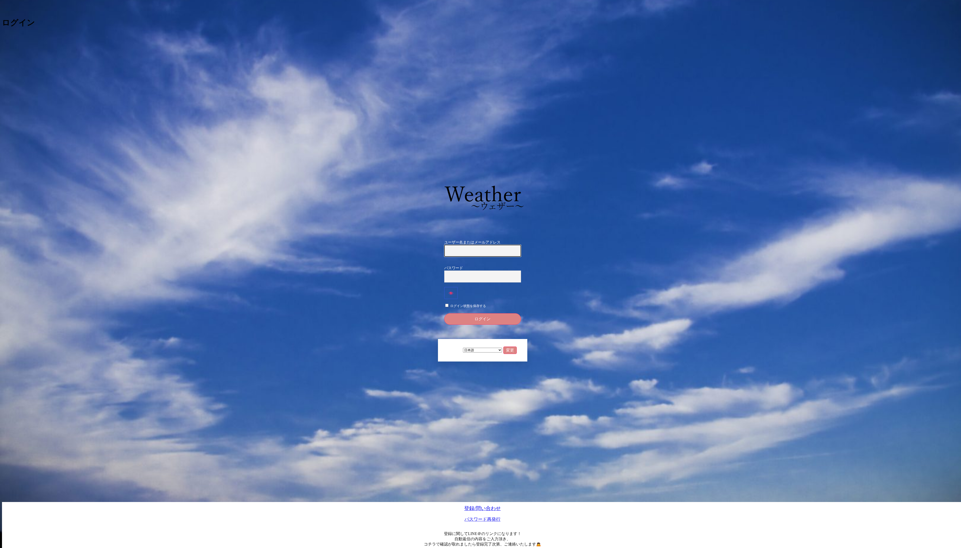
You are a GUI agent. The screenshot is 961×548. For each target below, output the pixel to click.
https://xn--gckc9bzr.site (483, 197)
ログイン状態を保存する (468, 306)
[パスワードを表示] (451, 293)
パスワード (453, 268)
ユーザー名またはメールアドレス (472, 242)
